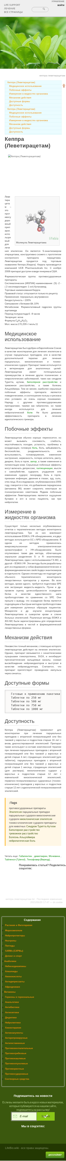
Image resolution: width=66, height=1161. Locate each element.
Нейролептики (13, 1022)
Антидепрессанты (15, 981)
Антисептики (12, 1012)
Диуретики (11, 1017)
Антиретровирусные (16, 1038)
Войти (61, 5)
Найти (44, 9)
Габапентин (25, 856)
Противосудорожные (16, 1074)
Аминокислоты (13, 976)
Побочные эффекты (20, 90)
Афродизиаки (12, 987)
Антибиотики (12, 1007)
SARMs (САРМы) (14, 951)
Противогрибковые (15, 1053)
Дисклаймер (55, 1155)
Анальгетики (12, 1002)
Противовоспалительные (19, 1048)
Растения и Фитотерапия (18, 925)
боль (34, 447)
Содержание (32, 920)
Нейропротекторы (15, 935)
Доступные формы (19, 101)
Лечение (9, 8)
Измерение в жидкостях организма (28, 93)
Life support (12, 5)
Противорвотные (14, 1069)
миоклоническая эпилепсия (36, 819)
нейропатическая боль (22, 840)
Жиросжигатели (13, 930)
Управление (58, 1)
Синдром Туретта (36, 826)
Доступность (16, 105)
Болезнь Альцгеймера (22, 837)
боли (29, 412)
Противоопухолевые (16, 1063)
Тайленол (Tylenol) (15, 859)
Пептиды (10, 945)
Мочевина (55, 856)
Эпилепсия (15, 811)
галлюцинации (44, 468)
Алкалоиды (11, 971)
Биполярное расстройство (24, 829)
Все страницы (13, 12)
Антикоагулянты (14, 1033)
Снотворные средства (17, 1079)
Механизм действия (20, 97)
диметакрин (40, 856)
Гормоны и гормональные (19, 997)
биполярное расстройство (42, 382)
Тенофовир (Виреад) (38, 859)
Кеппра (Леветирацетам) (21, 82)
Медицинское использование (25, 86)
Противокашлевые (15, 1058)
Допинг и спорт (13, 956)
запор (33, 461)
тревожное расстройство (23, 833)
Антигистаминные (15, 1043)
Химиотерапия (13, 1027)
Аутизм (51, 826)
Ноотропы (10, 940)
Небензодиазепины (15, 966)
